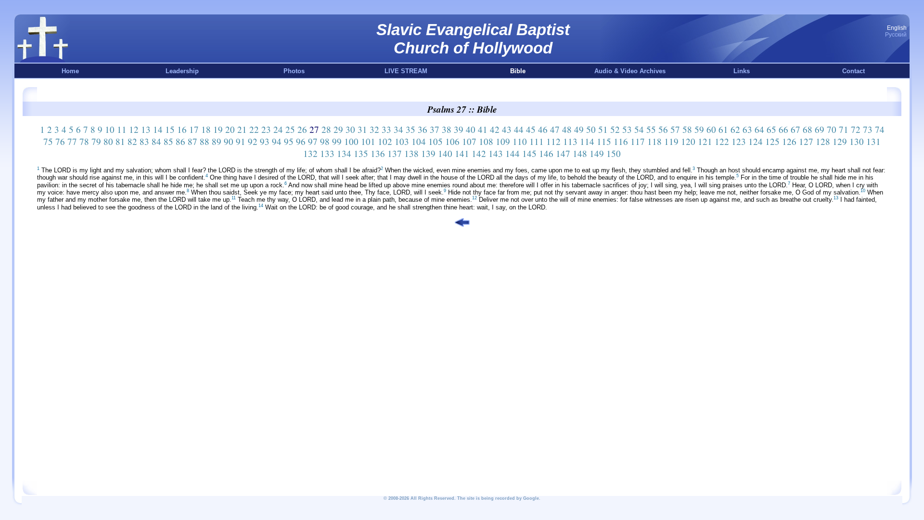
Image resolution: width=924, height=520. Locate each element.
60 (711, 129)
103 (402, 141)
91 (240, 141)
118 (654, 141)
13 (146, 129)
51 (603, 129)
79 (96, 141)
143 (495, 153)
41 (483, 129)
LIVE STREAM (406, 71)
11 (122, 129)
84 (156, 141)
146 (546, 153)
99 (337, 141)
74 (880, 129)
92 (252, 141)
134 (344, 153)
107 (469, 141)
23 (266, 129)
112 (553, 141)
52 (615, 129)
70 (831, 129)
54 (639, 129)
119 (671, 141)
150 (613, 153)
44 (519, 129)
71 (843, 129)
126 (789, 141)
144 (512, 153)
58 (687, 129)
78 (84, 141)
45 (531, 129)
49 (579, 129)
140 (445, 153)
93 (265, 141)
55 (651, 129)
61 (723, 129)
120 (688, 141)
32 (374, 129)
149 (597, 153)
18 (206, 129)
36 (422, 129)
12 (134, 129)
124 (755, 141)
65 (771, 129)
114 (587, 141)
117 (637, 141)
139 (428, 153)
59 (699, 129)
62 (735, 129)
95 (289, 141)
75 (48, 141)
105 (435, 141)
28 (326, 129)
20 (230, 129)
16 (182, 129)
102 (385, 141)
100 (351, 141)
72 (855, 129)
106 (452, 141)
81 (120, 141)
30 (350, 129)
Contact (853, 71)
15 (170, 129)
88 (204, 141)
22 (254, 129)
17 (194, 129)
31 (362, 129)
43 (507, 129)
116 (621, 141)
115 (604, 141)
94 (277, 141)
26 (302, 129)
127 (806, 141)
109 (503, 141)
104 (418, 141)
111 (536, 141)
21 (242, 129)
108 (486, 141)
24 (278, 129)
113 (570, 141)
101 (368, 141)
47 (555, 129)
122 (722, 141)
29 (338, 129)
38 (446, 129)
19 (218, 129)
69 (819, 129)
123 (739, 141)
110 (520, 141)
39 (458, 129)
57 (675, 129)
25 (290, 129)
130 (856, 141)
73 (868, 129)
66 (783, 129)
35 (410, 129)
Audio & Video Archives (630, 71)
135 (361, 153)
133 (327, 153)
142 (479, 153)
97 (313, 141)
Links (741, 71)
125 (772, 141)
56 (663, 129)
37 (434, 129)
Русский (896, 34)
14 (158, 129)
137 (394, 153)
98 (325, 141)
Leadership (182, 71)
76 (60, 141)
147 (563, 153)
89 (216, 141)
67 (795, 129)
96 (301, 141)
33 (386, 129)
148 (580, 153)
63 (747, 129)
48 (567, 129)
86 (180, 141)
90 (228, 141)
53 (627, 129)
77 (72, 141)
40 (470, 129)
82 (132, 141)
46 (543, 129)
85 (168, 141)
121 (705, 141)
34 (398, 129)
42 (495, 129)
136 (378, 153)
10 (110, 129)
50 (591, 129)
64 (759, 129)
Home (70, 71)
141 (462, 153)
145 (529, 153)
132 (310, 153)
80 (108, 141)
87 (192, 141)
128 (823, 141)
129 (840, 141)
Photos (294, 71)
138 (411, 153)
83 (144, 141)
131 (873, 141)
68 (807, 129)
